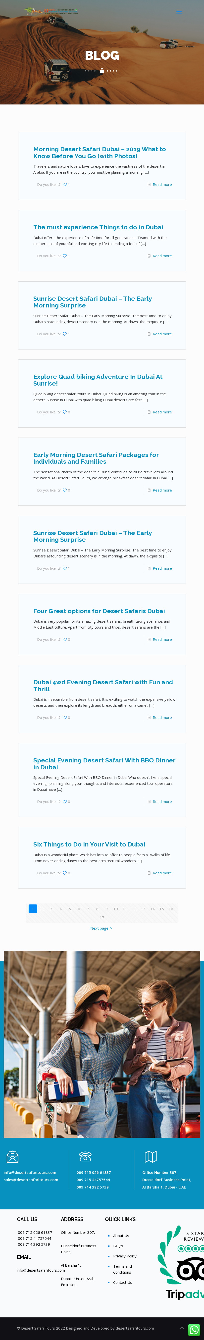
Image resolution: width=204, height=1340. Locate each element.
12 (134, 908)
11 (125, 908)
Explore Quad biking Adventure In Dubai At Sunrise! (97, 380)
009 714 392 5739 (34, 1244)
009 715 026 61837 (35, 1232)
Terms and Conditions (122, 1269)
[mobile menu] (179, 11)
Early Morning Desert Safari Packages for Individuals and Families (96, 458)
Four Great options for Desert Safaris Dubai (99, 611)
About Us (121, 1235)
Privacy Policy (125, 1255)
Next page (99, 928)
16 (171, 908)
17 (102, 917)
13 (143, 908)
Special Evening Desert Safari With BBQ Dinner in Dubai (104, 763)
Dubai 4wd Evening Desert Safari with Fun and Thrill (103, 685)
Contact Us (122, 1282)
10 (115, 908)
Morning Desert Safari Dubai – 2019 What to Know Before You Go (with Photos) (99, 152)
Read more (162, 184)
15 (161, 908)
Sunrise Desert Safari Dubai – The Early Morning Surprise (92, 302)
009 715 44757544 (34, 1238)
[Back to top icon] (182, 1328)
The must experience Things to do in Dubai (98, 227)
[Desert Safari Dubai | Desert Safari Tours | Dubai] (52, 11)
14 (152, 908)
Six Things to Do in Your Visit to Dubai (89, 844)
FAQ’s (118, 1245)
